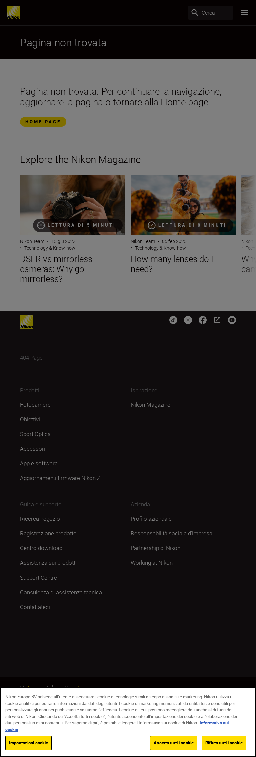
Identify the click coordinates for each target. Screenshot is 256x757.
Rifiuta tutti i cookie (224, 743)
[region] (128, 722)
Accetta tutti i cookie (174, 743)
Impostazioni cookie (28, 743)
